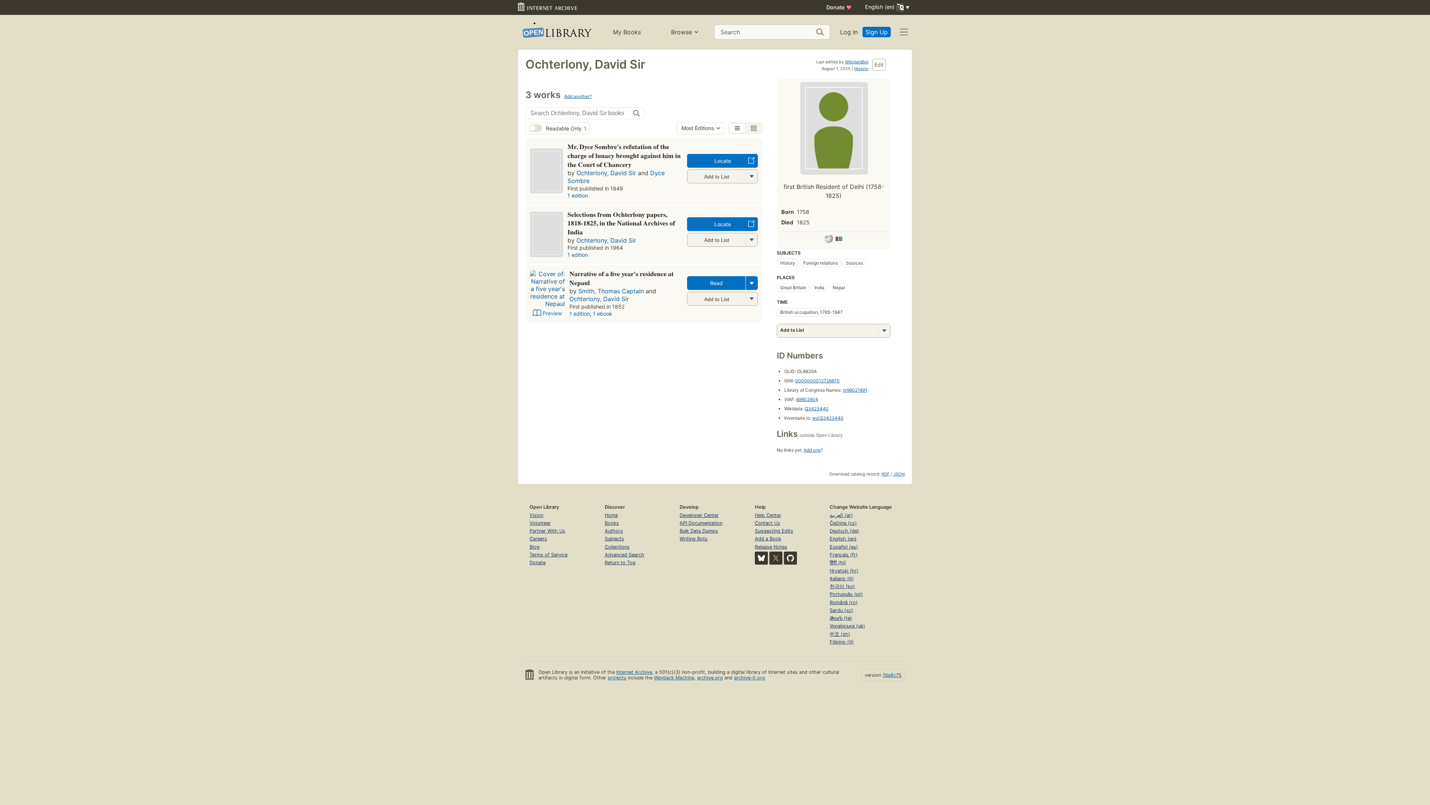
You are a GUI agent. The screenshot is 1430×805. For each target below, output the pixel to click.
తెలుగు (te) (841, 618)
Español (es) (844, 547)
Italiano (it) (842, 578)
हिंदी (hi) (838, 562)
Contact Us (767, 523)
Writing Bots (694, 539)
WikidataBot (856, 61)
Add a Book (768, 539)
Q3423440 (817, 408)
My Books (627, 32)
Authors (614, 531)
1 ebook (602, 313)
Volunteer (540, 523)
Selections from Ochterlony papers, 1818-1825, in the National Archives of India (621, 223)
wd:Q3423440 (827, 418)
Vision (536, 515)
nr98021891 (855, 390)
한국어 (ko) (842, 586)
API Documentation (701, 523)
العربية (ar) (841, 515)
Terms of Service (549, 555)
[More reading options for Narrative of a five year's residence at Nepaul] (751, 299)
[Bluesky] (761, 558)
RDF (885, 474)
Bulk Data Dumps (699, 531)
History (861, 68)
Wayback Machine (674, 678)
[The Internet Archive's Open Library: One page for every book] (556, 32)
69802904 (807, 399)
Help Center (768, 515)
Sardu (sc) (841, 610)
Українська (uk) (847, 626)
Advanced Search (624, 555)
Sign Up (876, 32)
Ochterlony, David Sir (606, 173)
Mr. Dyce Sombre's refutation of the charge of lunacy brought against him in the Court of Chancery (624, 155)
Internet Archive (634, 672)
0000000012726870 (817, 380)
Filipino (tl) (842, 642)
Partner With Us (547, 531)
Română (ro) (844, 602)
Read (716, 283)
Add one (812, 450)
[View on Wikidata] (839, 240)
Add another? (578, 96)
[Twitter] (775, 558)
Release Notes (771, 547)
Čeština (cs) (843, 523)
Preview (552, 313)
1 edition (578, 195)
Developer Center (699, 515)
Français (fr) (844, 555)
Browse (681, 32)
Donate (839, 7)
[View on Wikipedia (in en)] (828, 240)
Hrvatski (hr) (844, 571)
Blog (535, 547)
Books (612, 523)
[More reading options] (751, 283)
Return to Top (620, 562)
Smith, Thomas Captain (611, 291)
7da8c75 (892, 675)
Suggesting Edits (774, 531)
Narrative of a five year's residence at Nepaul (621, 278)
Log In (849, 32)
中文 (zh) (840, 634)
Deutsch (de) (844, 531)
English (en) (843, 539)
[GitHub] (790, 558)
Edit (879, 64)
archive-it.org (749, 678)
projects (617, 678)
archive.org (710, 678)
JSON (899, 474)
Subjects (614, 539)
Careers (538, 539)
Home (611, 515)
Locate (722, 161)
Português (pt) (846, 594)
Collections (617, 547)
